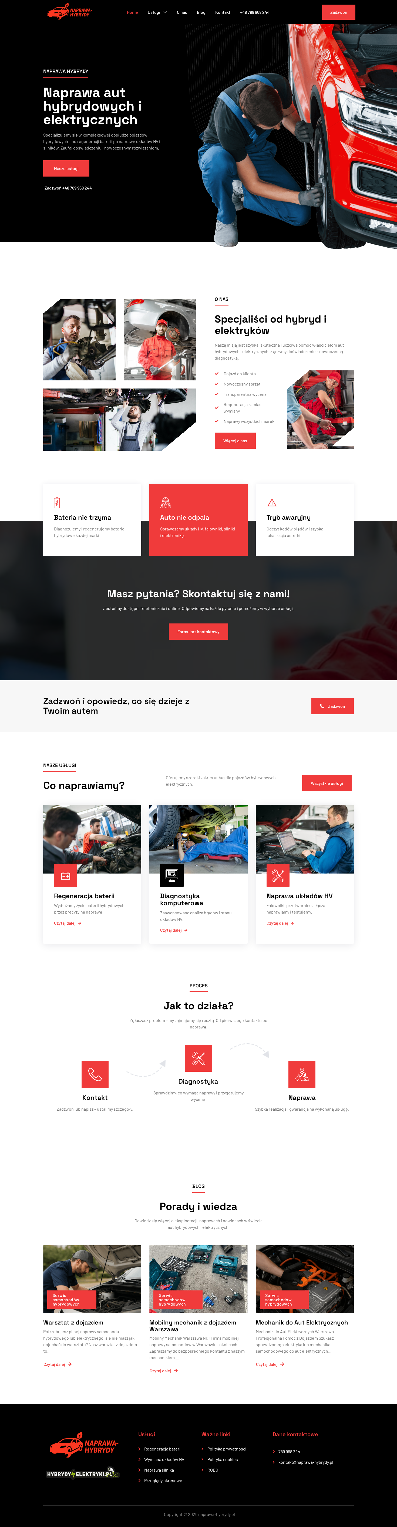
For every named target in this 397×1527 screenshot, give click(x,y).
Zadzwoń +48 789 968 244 (68, 187)
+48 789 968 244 (255, 12)
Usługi (154, 12)
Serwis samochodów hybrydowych (66, 1299)
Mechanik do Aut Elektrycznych (302, 1322)
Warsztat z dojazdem (73, 1322)
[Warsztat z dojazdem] (92, 1279)
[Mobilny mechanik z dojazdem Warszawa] (198, 1279)
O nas (182, 12)
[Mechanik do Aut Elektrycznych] (305, 1279)
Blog (201, 12)
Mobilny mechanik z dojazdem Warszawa (192, 1326)
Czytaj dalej (65, 922)
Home (132, 12)
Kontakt (222, 12)
